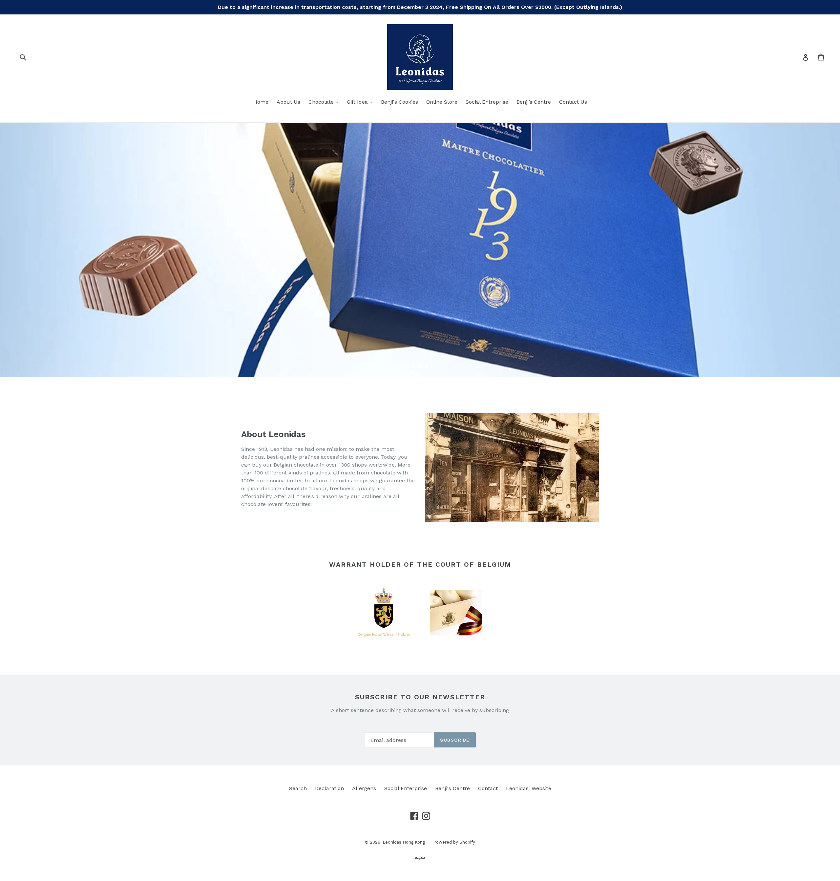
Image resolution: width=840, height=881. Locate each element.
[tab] (413, 366)
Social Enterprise (405, 788)
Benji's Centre (452, 788)
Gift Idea (361, 101)
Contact (488, 788)
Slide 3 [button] (427, 366)
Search (298, 788)
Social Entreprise (487, 102)
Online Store (441, 102)
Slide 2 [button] (420, 366)
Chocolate (325, 101)
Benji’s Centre (533, 102)
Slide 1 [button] (413, 366)
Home (260, 102)
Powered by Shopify (454, 842)
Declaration (329, 788)
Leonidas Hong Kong (404, 842)
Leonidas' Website (528, 788)
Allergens (364, 788)
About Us (288, 102)
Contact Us (573, 102)
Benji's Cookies (399, 102)
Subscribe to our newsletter (420, 697)
